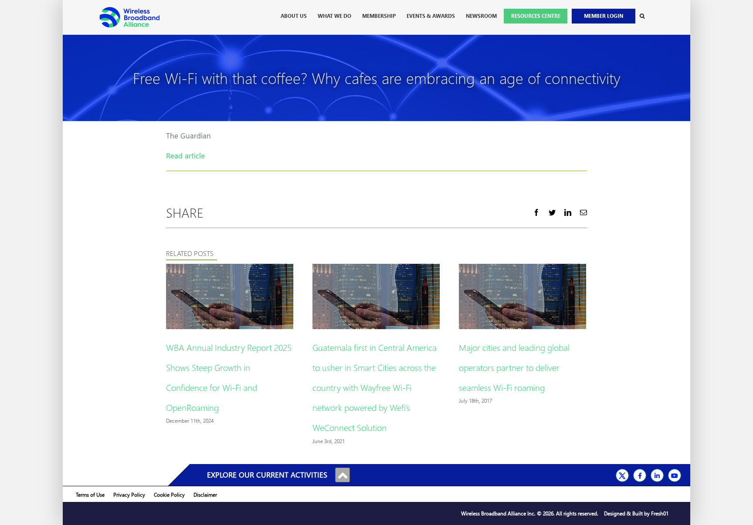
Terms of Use (90, 494)
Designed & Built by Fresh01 (636, 513)
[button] (642, 16)
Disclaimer (205, 494)
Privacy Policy (129, 494)
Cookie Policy (169, 494)
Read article (185, 156)
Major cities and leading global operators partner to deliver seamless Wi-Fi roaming (514, 367)
